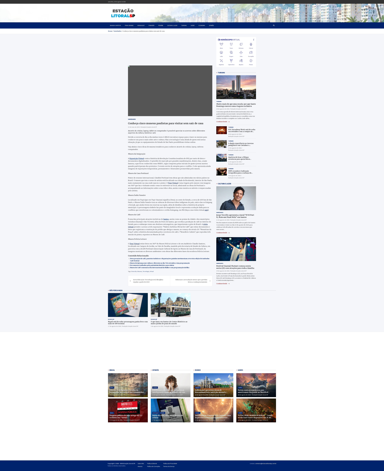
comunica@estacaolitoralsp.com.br (265, 463)
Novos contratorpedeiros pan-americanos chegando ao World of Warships (253, 392)
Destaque (156, 413)
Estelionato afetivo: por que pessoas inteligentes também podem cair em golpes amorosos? (168, 392)
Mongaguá (141, 25)
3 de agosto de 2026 (234, 175)
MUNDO (198, 370)
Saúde (193, 25)
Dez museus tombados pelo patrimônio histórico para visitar (152, 265)
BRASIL (112, 370)
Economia (202, 25)
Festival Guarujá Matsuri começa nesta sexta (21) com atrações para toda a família (235, 267)
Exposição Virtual (137, 158)
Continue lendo (221, 122)
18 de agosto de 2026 (234, 134)
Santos (166, 219)
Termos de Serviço (168, 466)
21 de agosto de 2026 (222, 220)
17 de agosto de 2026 (114, 326)
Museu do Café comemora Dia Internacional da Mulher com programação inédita (159, 267)
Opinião (211, 25)
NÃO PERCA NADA (116, 290)
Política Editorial (152, 463)
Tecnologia (146, 271)
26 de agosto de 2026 (222, 109)
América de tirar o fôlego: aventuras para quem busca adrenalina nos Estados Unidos (240, 159)
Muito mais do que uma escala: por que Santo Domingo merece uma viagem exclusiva (236, 105)
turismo (184, 25)
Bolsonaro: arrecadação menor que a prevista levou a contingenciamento (191, 281)
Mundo (198, 387)
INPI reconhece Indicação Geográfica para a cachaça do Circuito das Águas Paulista (239, 173)
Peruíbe (160, 25)
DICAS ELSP (111, 319)
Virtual (152, 271)
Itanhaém (151, 25)
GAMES (240, 370)
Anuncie (140, 466)
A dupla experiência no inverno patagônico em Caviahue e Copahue (241, 145)
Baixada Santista (115, 25)
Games (240, 387)
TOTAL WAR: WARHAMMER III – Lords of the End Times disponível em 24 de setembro (255, 417)
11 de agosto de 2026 (234, 148)
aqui (206, 210)
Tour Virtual (173, 183)
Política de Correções (153, 466)
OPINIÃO (155, 370)
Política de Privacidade (170, 463)
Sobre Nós (141, 463)
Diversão (134, 271)
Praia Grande (129, 25)
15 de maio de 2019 (134, 127)
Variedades (132, 119)
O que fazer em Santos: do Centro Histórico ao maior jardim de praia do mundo (169, 323)
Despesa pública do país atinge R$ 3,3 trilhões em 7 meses (126, 416)
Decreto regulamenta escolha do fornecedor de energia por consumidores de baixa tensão (128, 392)
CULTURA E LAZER (224, 184)
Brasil (112, 387)
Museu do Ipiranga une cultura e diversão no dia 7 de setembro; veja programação (160, 263)
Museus (139, 271)
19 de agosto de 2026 (222, 271)
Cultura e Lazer (172, 25)
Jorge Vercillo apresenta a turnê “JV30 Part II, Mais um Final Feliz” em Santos (235, 216)
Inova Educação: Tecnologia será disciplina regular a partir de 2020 (148, 281)
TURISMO (221, 73)
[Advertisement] (128, 351)
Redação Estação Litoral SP (149, 127)
